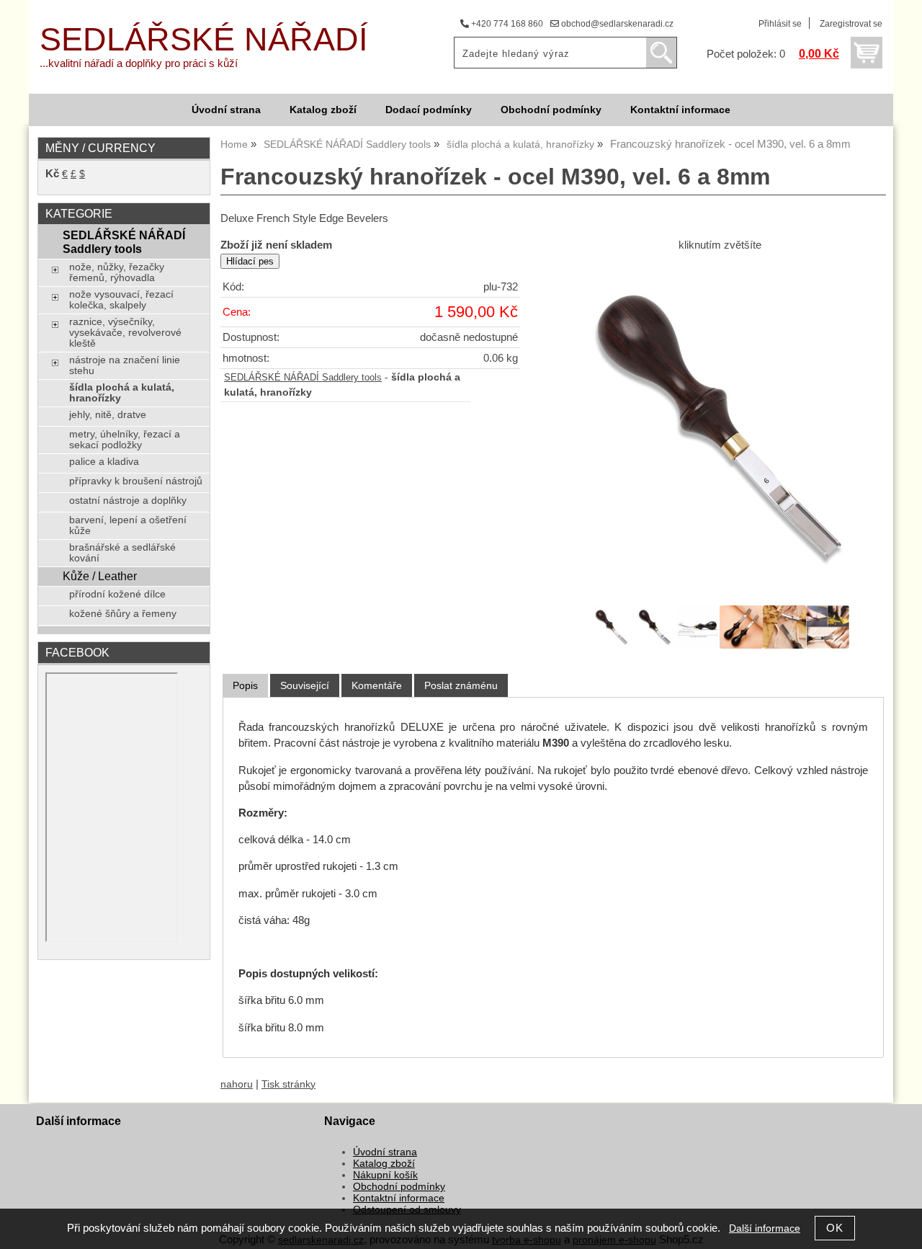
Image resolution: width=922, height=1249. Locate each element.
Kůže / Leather (100, 575)
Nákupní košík (385, 1175)
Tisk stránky (288, 1084)
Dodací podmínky (428, 110)
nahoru (236, 1084)
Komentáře (377, 685)
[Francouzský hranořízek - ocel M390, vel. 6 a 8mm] (719, 426)
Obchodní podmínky (551, 110)
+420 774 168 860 (506, 24)
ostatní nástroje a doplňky (128, 500)
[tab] (245, 686)
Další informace (764, 1228)
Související (304, 685)
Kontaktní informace (680, 110)
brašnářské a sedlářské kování (122, 553)
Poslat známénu (461, 685)
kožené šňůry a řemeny (122, 613)
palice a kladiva (104, 461)
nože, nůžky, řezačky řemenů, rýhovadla (116, 272)
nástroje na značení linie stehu (124, 365)
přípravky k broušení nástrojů (135, 481)
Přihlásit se (780, 24)
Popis (245, 685)
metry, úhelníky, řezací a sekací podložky (124, 439)
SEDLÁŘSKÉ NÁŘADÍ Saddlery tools (303, 378)
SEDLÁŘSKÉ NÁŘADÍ (204, 39)
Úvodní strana (226, 110)
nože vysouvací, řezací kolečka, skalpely (121, 300)
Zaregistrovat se (851, 24)
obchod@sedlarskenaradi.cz (616, 24)
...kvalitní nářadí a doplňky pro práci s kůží (139, 63)
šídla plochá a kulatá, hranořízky (121, 393)
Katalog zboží (323, 110)
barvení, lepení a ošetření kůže (128, 525)
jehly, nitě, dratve (107, 414)
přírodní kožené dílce (117, 594)
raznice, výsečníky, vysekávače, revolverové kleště (125, 332)
